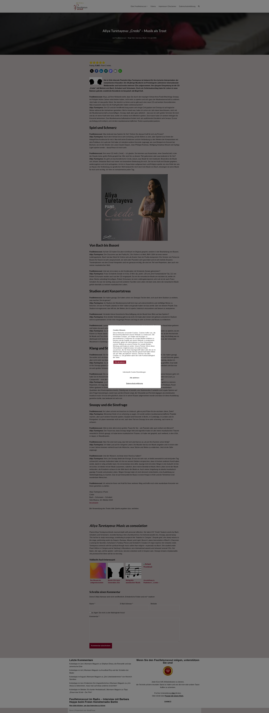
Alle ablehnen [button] (134, 378)
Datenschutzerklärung (134, 383)
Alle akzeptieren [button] (120, 362)
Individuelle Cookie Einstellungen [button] (134, 372)
